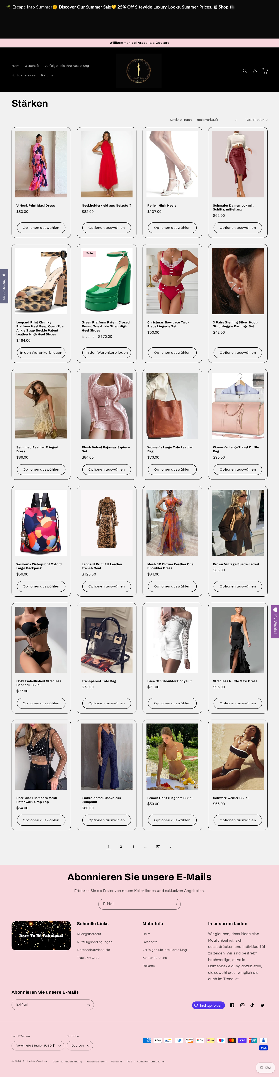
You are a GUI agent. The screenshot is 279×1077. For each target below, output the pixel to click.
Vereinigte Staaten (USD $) (35, 1045)
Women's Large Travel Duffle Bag (236, 449)
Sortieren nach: (181, 119)
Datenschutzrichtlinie (93, 950)
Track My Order (89, 957)
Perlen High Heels (161, 205)
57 (158, 846)
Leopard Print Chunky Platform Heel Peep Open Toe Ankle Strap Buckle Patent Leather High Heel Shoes (40, 328)
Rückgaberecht (89, 934)
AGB (130, 1061)
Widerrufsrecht (97, 1061)
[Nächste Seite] (170, 847)
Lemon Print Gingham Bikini (170, 798)
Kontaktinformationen (151, 1061)
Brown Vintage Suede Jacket (236, 564)
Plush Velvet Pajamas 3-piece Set (106, 449)
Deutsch (77, 1045)
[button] (245, 71)
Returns (149, 966)
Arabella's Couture (35, 1061)
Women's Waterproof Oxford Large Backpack (39, 566)
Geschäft (150, 942)
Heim (147, 934)
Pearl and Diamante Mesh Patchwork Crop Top (36, 800)
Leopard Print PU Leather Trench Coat (102, 566)
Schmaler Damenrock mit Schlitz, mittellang (233, 207)
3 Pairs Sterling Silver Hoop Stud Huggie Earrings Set (235, 324)
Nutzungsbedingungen (94, 942)
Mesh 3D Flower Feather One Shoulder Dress (170, 566)
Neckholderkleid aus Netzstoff (106, 205)
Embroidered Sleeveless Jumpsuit (101, 800)
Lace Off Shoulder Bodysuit (169, 681)
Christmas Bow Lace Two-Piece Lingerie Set (168, 324)
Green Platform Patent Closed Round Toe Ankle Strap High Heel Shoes (106, 326)
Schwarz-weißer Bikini (231, 798)
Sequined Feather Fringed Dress (37, 449)
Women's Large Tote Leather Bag (170, 449)
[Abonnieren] (175, 904)
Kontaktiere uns (155, 957)
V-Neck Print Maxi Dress (35, 205)
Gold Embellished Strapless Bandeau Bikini (38, 683)
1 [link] (108, 847)
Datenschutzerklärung (67, 1061)
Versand (116, 1061)
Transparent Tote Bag (99, 681)
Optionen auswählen (41, 227)
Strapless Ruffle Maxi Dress (235, 681)
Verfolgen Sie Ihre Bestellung (165, 950)
